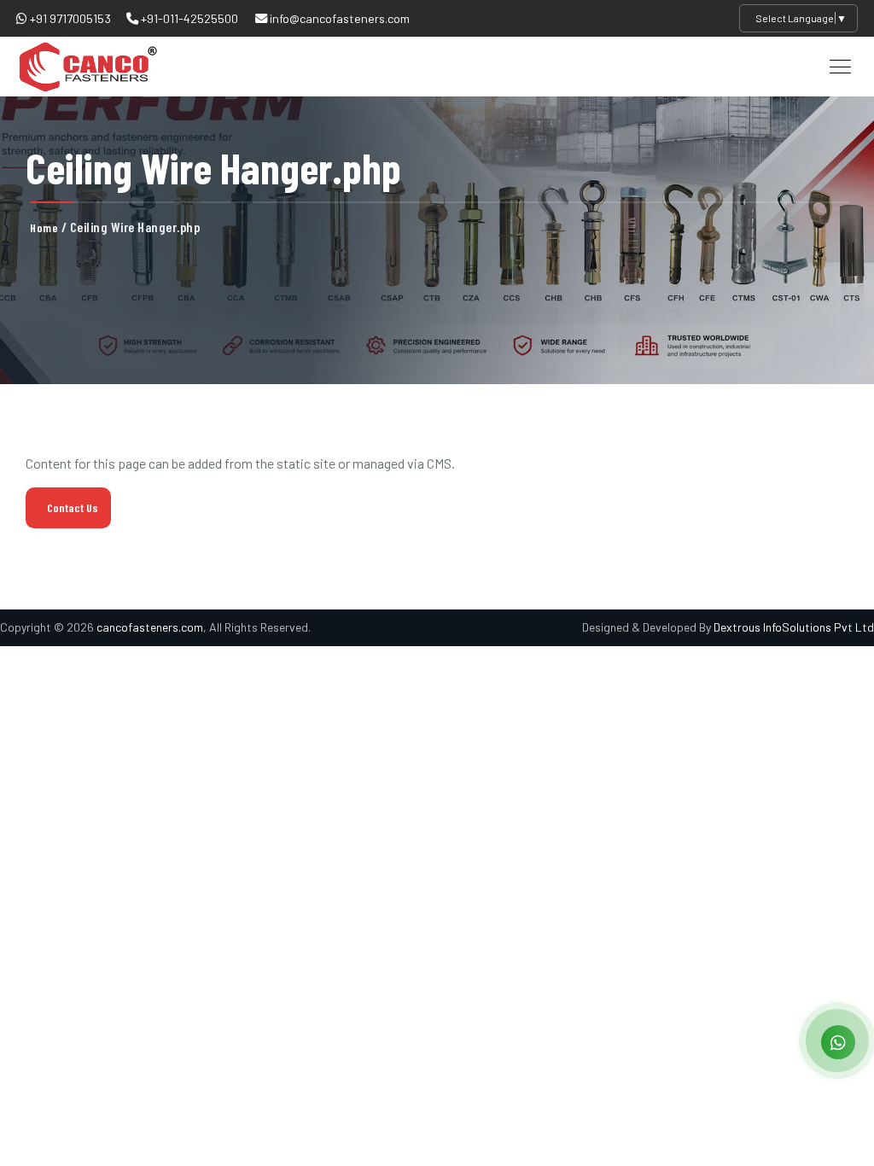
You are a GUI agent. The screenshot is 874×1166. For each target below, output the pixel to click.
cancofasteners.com (149, 627)
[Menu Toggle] (841, 66)
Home (44, 227)
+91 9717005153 (69, 18)
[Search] (797, 66)
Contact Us (72, 507)
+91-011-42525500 (188, 18)
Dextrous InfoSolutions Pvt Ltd (794, 627)
